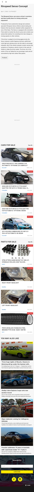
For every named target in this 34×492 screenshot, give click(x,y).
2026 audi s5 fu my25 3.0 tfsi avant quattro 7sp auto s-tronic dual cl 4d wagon (15, 188)
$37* (3, 332)
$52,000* (4, 167)
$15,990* (4, 235)
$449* (3, 264)
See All (30, 145)
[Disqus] (17, 97)
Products (4, 57)
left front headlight (10, 305)
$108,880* (4, 190)
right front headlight (10, 283)
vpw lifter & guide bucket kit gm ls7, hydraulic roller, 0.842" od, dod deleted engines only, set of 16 (15, 262)
